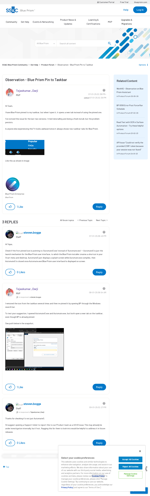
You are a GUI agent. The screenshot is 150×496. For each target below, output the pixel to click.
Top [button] (7, 467)
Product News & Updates (68, 21)
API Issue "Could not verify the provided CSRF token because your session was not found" (130, 146)
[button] (10, 206)
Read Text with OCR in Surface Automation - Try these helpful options (130, 125)
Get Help (25, 21)
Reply (99, 206)
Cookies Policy (98, 476)
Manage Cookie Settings (130, 475)
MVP (110, 21)
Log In (140, 9)
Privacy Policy (67, 487)
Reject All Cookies (130, 466)
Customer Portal (106, 2)
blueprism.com (140, 2)
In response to (29, 297)
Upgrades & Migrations (126, 21)
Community (11, 21)
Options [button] (142, 64)
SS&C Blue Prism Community (15, 64)
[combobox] (86, 43)
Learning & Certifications (93, 21)
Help (125, 9)
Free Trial (124, 2)
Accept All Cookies (130, 459)
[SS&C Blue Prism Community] (20, 9)
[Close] (140, 451)
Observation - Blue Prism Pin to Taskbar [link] (75, 64)
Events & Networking (43, 21)
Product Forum (47, 64)
